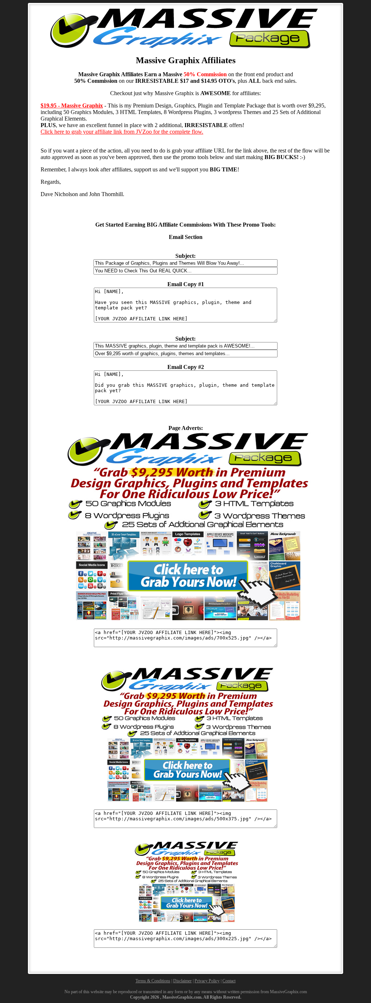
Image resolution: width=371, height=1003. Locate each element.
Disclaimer (182, 980)
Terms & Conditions (153, 980)
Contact (228, 980)
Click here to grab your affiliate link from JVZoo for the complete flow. (122, 132)
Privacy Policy (207, 980)
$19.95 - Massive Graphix (72, 105)
